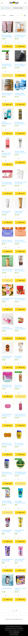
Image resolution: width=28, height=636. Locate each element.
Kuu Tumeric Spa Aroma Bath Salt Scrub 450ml (19, 445)
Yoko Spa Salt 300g (7, 588)
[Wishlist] (12, 23)
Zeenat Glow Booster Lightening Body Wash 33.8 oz (20, 416)
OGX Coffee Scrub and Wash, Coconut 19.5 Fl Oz (7, 271)
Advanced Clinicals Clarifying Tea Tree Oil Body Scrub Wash (20, 153)
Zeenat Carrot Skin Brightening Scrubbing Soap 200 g (7, 445)
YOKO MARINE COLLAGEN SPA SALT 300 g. (20, 503)
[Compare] (12, 25)
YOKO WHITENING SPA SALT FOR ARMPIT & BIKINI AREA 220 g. (7, 503)
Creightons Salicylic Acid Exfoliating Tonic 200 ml (20, 95)
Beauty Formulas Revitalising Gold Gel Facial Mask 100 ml (20, 124)
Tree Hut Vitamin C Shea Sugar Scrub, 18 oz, (20, 242)
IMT (3, 151)
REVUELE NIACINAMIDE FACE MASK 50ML (6, 124)
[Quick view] (12, 21)
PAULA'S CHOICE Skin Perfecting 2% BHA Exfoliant (20, 66)
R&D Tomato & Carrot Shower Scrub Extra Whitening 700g (20, 300)
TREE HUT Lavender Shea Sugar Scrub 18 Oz (7, 242)
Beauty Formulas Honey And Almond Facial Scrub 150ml (19, 271)
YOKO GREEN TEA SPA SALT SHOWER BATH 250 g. (20, 474)
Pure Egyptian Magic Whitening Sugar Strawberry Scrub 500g (7, 358)
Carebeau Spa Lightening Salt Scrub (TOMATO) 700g (20, 329)
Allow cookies (14, 634)
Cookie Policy (16, 632)
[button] (14, 15)
